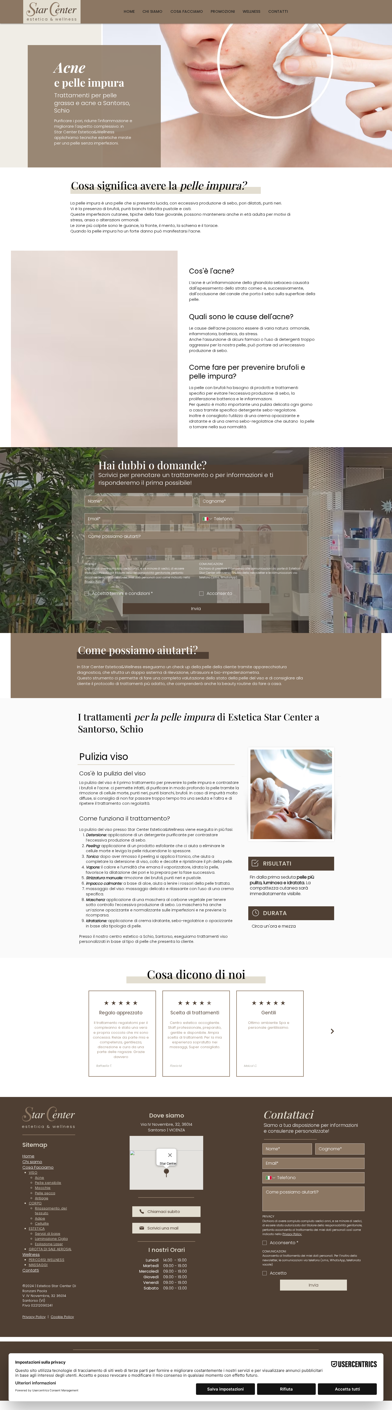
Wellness (31, 1254)
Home (28, 1156)
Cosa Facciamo (38, 1167)
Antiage (41, 1198)
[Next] (332, 1031)
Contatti (30, 1270)
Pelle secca (45, 1193)
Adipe (40, 1218)
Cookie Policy (62, 1316)
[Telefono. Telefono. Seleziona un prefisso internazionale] (208, 519)
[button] (186, 12)
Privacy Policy (34, 1316)
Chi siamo (32, 1161)
